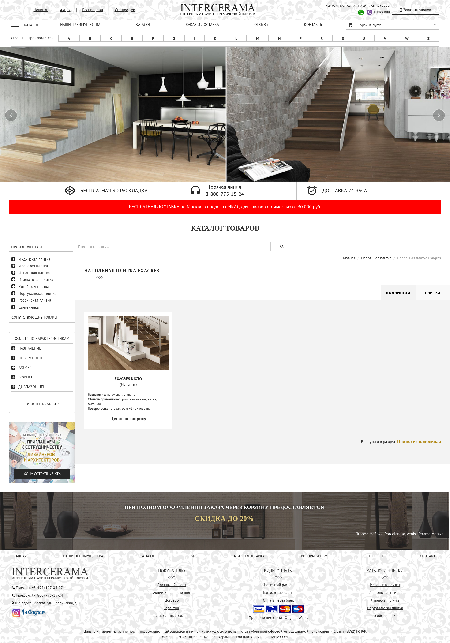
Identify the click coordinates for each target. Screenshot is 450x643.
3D (193, 555)
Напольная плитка (376, 257)
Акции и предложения (171, 592)
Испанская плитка (34, 272)
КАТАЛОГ (143, 24)
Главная (349, 257)
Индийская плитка (34, 259)
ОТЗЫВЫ (261, 24)
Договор (172, 600)
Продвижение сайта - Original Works (278, 617)
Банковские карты (278, 592)
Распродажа (92, 9)
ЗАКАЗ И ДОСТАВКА (202, 24)
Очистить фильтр (42, 403)
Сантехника (29, 307)
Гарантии (171, 608)
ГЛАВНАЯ (19, 555)
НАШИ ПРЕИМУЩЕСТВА (80, 24)
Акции (65, 9)
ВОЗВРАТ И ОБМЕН (316, 555)
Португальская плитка (37, 293)
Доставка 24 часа (171, 584)
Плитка (433, 292)
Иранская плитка (33, 266)
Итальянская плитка (36, 279)
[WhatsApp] (361, 12)
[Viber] (369, 12)
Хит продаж (125, 9)
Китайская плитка (34, 286)
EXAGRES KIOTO (128, 378)
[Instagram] (29, 612)
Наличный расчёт (278, 584)
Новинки (41, 9)
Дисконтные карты (171, 615)
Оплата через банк (278, 600)
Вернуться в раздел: (401, 441)
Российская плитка (35, 300)
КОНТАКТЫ (313, 24)
